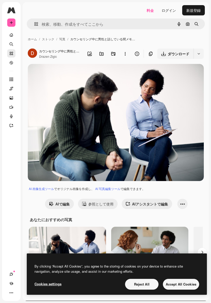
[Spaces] (11, 88)
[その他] (11, 293)
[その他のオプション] (125, 54)
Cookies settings (47, 283)
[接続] (11, 274)
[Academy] (11, 283)
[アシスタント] (11, 125)
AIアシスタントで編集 (150, 203)
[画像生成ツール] (11, 98)
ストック (48, 39)
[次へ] (202, 252)
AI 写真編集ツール (107, 188)
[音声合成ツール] (11, 116)
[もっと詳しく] (11, 63)
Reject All (142, 284)
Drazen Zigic (48, 56)
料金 (150, 10)
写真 (62, 39)
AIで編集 (62, 203)
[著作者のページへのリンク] (32, 54)
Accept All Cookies (181, 284)
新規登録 (193, 10)
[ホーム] (11, 35)
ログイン (169, 10)
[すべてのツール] (11, 79)
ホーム (32, 39)
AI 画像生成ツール (41, 188)
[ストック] (11, 53)
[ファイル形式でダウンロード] (199, 54)
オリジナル (63, 74)
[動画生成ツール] (11, 107)
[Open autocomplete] (34, 24)
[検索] (11, 44)
